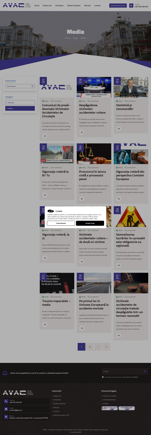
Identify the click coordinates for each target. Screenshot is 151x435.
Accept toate (90, 223)
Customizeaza (61, 223)
